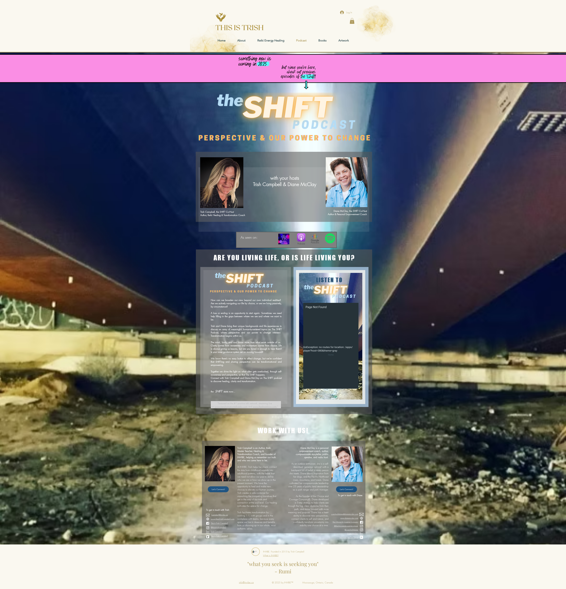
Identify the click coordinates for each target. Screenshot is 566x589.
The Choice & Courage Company (345, 522)
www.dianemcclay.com (349, 518)
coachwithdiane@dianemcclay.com (344, 514)
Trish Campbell (217, 531)
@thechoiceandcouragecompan (346, 526)
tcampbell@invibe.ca (219, 514)
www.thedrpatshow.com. (265, 406)
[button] (352, 21)
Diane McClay (352, 533)
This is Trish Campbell (219, 523)
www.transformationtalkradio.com (231, 406)
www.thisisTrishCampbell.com (222, 519)
